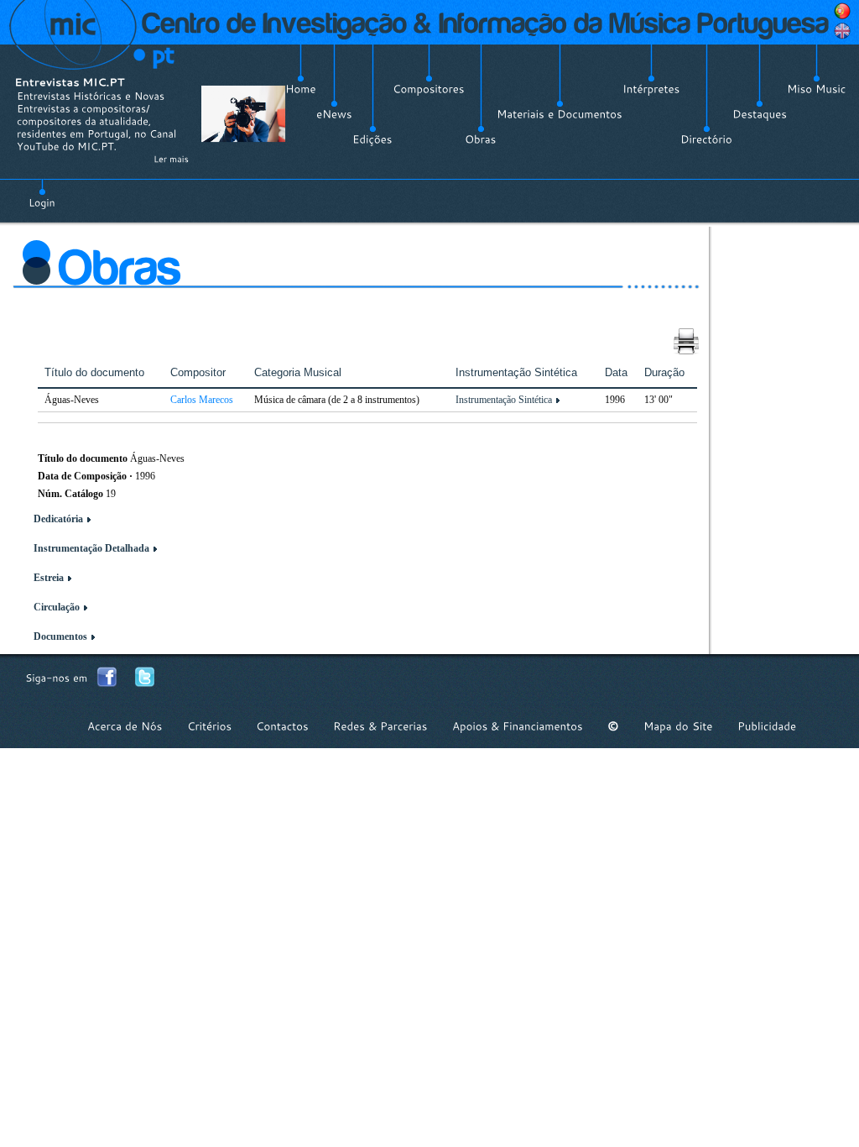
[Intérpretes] (651, 89)
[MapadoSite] (678, 726)
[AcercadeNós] (125, 726)
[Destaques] (759, 114)
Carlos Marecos (201, 400)
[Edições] (372, 139)
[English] (842, 31)
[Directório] (706, 139)
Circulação (57, 607)
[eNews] (334, 114)
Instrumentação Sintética (504, 400)
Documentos (60, 636)
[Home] (300, 89)
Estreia (49, 578)
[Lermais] (171, 159)
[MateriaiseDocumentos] (559, 114)
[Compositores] (429, 89)
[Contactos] (282, 726)
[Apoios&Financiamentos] (517, 726)
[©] (613, 726)
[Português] (842, 11)
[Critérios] (209, 726)
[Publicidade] (766, 726)
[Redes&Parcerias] (380, 726)
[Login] (42, 193)
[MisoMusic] (816, 89)
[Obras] (481, 139)
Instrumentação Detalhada (91, 548)
